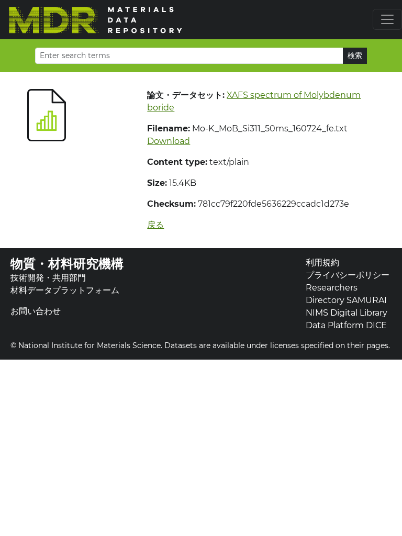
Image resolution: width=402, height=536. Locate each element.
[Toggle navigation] (387, 19)
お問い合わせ (35, 311)
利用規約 (322, 262)
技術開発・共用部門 (48, 278)
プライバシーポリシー (347, 275)
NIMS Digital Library (346, 313)
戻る (155, 225)
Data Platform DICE (346, 325)
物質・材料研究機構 (67, 263)
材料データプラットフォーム (64, 290)
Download (168, 141)
